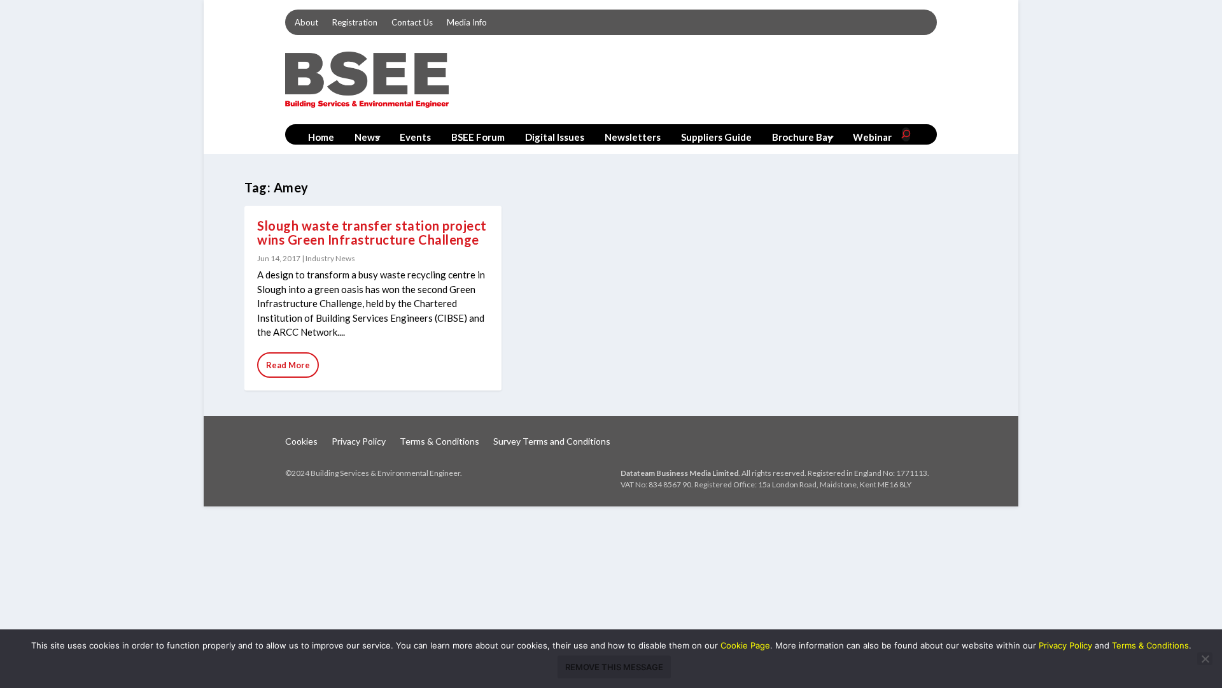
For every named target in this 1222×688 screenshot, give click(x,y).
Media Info (467, 22)
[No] (1204, 658)
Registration (354, 22)
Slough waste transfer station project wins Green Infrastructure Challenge (372, 232)
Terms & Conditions (439, 442)
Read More (288, 365)
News (367, 137)
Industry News (330, 258)
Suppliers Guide (716, 137)
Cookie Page (745, 645)
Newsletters (633, 137)
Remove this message (614, 667)
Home (321, 137)
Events (415, 137)
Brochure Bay (802, 137)
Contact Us (412, 22)
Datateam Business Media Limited (679, 473)
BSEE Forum (478, 137)
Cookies (301, 442)
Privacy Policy (359, 442)
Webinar (872, 137)
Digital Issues (554, 137)
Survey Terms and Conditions (551, 442)
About (306, 22)
